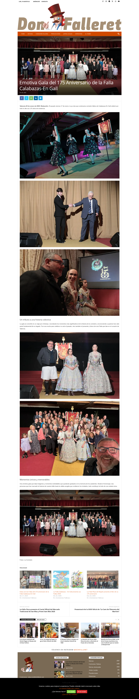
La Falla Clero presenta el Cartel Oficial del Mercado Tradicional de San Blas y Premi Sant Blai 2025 (40, 610)
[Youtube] (119, 1)
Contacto (44, 1)
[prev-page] (116, 620)
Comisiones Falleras (42, 34)
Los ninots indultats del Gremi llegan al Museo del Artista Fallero (28, 641)
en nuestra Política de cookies (69, 688)
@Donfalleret (80, 650)
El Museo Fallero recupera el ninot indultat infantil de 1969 (69, 641)
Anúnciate (36, 1)
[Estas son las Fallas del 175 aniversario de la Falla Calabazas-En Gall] (35, 580)
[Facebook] (103, 1)
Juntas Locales (67, 34)
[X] (112, 1)
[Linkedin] (36, 98)
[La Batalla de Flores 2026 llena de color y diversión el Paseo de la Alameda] (90, 630)
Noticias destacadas (95, 667)
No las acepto (82, 691)
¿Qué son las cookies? (69, 694)
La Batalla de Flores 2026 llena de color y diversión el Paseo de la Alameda (89, 641)
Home (23, 34)
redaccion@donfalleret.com (36, 677)
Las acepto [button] (71, 691)
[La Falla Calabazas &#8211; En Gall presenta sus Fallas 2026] (69, 580)
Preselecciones (55, 34)
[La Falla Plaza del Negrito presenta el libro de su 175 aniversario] (102, 580)
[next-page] (118, 620)
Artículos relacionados (27, 619)
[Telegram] (109, 1)
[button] (118, 34)
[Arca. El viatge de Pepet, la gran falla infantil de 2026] (49, 630)
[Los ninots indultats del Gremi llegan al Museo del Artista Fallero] (29, 630)
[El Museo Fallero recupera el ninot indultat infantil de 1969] (69, 630)
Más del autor (41, 619)
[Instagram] (106, 1)
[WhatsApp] (115, 1)
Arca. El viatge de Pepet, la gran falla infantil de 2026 (48, 640)
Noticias (30, 34)
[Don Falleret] (69, 17)
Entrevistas (78, 34)
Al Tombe (88, 34)
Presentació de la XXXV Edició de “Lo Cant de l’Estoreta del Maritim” (97, 610)
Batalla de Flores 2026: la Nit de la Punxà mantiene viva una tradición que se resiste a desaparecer (110, 641)
